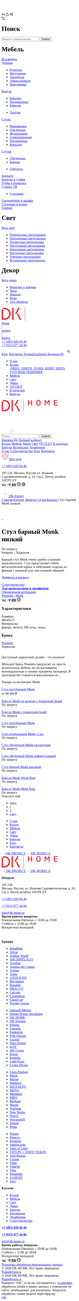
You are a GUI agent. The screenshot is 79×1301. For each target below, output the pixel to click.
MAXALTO (18, 1086)
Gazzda (14, 1039)
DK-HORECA (40, 853)
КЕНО (49, 368)
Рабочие (15, 105)
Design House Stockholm (26, 1014)
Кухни (14, 364)
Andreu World (19, 956)
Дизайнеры (37, 447)
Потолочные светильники (28, 238)
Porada (14, 1133)
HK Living (17, 1050)
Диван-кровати (20, 80)
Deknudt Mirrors (20, 1010)
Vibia (13, 1163)
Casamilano (17, 996)
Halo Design (18, 1043)
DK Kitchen (18, 1021)
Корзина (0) (56, 354)
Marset (14, 1079)
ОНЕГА (26, 368)
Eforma (14, 1025)
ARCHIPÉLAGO (21, 959)
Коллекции (20, 447)
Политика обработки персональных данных (32, 1264)
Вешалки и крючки (23, 287)
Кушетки (16, 69)
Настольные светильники (27, 245)
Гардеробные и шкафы (17, 200)
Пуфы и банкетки (14, 183)
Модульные (18, 73)
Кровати (7, 176)
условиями (64, 1283)
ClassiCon (16, 999)
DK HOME (17, 1017)
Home (6, 323)
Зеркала (15, 294)
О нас (14, 361)
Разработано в (11, 1272)
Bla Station (17, 981)
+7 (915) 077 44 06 (14, 345)
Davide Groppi (19, 1003)
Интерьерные (19, 102)
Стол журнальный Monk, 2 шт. (23, 734)
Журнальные (18, 133)
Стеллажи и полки (14, 204)
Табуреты (16, 169)
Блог (5, 354)
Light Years (17, 1061)
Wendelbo (16, 1174)
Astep (13, 974)
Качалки (15, 98)
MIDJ (13, 1097)
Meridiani (16, 1094)
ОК (4, 1297)
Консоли (16, 144)
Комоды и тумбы (13, 179)
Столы (6, 119)
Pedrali (14, 1123)
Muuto (14, 1105)
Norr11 (14, 1116)
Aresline (15, 963)
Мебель (15, 375)
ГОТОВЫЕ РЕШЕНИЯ (26, 372)
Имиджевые (18, 84)
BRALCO (16, 988)
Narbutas (15, 1108)
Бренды (15, 394)
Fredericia (16, 1032)
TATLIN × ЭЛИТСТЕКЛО (28, 1152)
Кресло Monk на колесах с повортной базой (32, 701)
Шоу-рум (15, 459)
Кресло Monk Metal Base (18, 789)
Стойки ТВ (9, 186)
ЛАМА (38, 368)
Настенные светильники (27, 253)
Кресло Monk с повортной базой (24, 712)
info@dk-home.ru (13, 912)
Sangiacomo (18, 1144)
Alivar (14, 952)
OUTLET (45, 443)
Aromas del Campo (22, 966)
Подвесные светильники (27, 242)
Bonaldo (15, 985)
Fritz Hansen (18, 1036)
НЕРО (60, 368)
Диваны (7, 63)
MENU (14, 1090)
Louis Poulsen (19, 1072)
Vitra (13, 1170)
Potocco (15, 1137)
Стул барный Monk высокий (21, 767)
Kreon (14, 1054)
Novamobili (17, 1119)
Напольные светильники (27, 249)
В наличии (17, 390)
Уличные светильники (25, 256)
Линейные (17, 77)
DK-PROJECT (15, 853)
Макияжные (18, 126)
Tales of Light (19, 1148)
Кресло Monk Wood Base (19, 778)
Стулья (6, 151)
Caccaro (15, 992)
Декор (14, 383)
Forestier (15, 1028)
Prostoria (7, 643)
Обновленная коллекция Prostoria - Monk (18, 593)
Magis (14, 1075)
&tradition (16, 948)
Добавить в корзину (15, 577)
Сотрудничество (21, 451)
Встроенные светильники (27, 260)
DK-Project (16, 496)
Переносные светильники (28, 234)
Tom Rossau (18, 1155)
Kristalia (15, 1057)
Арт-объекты (19, 301)
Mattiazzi (15, 1083)
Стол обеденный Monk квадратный (26, 745)
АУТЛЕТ (16, 386)
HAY (13, 1047)
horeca (6, 338)
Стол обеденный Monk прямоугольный (29, 756)
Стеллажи (16, 193)
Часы (13, 290)
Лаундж (15, 112)
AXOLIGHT (18, 977)
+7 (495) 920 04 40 (14, 341)
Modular (15, 1101)
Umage (14, 1159)
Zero (13, 1181)
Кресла (6, 91)
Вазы (13, 298)
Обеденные (18, 130)
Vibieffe (15, 1166)
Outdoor (7, 208)
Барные (15, 162)
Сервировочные (21, 137)
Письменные (19, 141)
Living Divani (19, 1065)
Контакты (15, 354)
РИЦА (15, 368)
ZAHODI (16, 1177)
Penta (13, 1127)
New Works (17, 1112)
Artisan (14, 970)
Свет (13, 379)
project (6, 330)
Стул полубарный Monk (18, 689)
